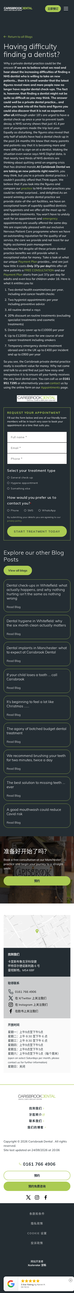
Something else (20, 488)
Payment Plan (27, 261)
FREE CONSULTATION (39, 270)
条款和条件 (37, 1213)
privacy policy (14, 520)
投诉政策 (37, 1243)
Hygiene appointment (24, 483)
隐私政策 (37, 1223)
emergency (50, 218)
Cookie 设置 (37, 1233)
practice (26, 188)
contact (55, 383)
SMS (30, 510)
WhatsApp (49, 510)
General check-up (22, 477)
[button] (53, 8)
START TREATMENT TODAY (37, 531)
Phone (15, 510)
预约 (37, 1175)
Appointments (50, 387)
